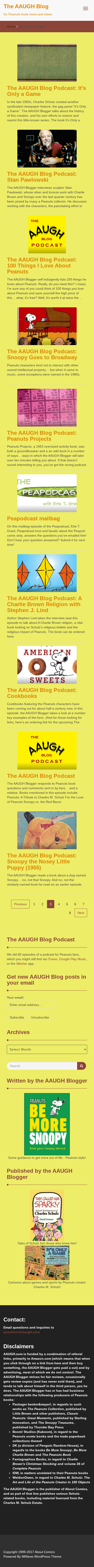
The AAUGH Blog (26, 6)
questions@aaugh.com (21, 1332)
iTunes (52, 959)
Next (81, 913)
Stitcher (21, 963)
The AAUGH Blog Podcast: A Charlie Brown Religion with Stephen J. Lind (44, 604)
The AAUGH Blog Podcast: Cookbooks (42, 693)
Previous (20, 904)
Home (11, 26)
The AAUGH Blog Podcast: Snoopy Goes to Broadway (42, 354)
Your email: (15, 997)
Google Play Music (72, 959)
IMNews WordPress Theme (41, 1556)
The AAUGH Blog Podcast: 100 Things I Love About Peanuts (42, 266)
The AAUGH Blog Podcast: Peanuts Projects (42, 436)
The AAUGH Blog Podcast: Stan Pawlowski (42, 177)
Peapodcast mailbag (33, 518)
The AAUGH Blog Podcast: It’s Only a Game (46, 91)
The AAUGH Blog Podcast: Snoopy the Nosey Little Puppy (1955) (42, 861)
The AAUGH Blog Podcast (41, 776)
